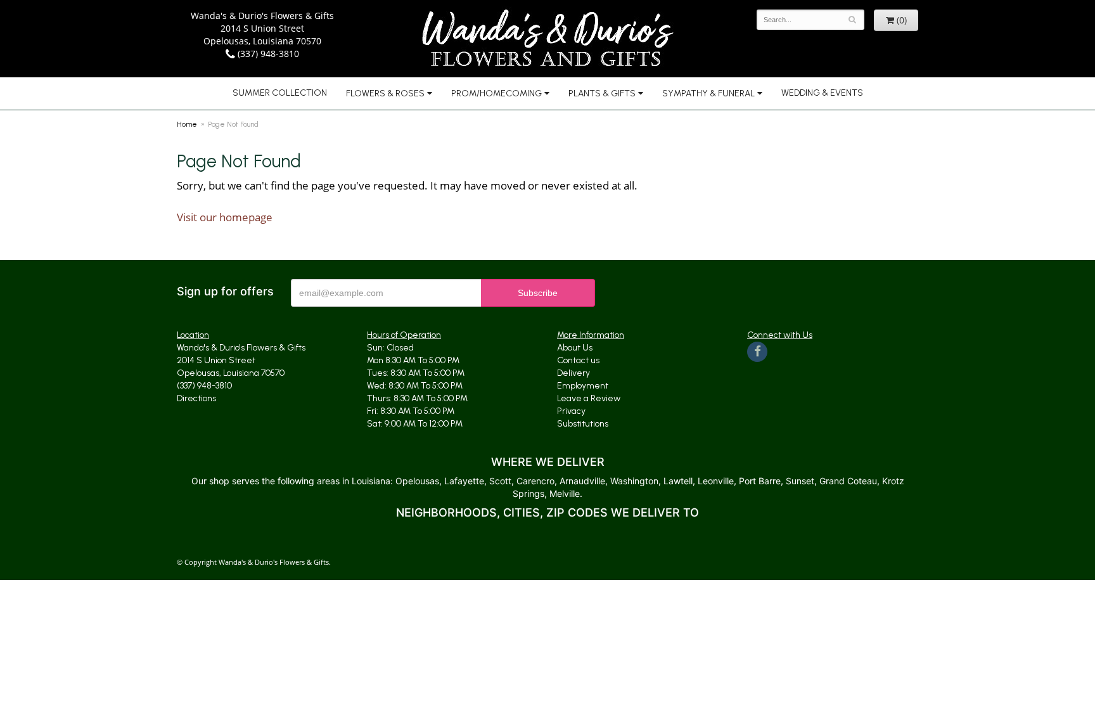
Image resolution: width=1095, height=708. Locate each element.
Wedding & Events (822, 92)
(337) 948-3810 (267, 54)
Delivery (573, 373)
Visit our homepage (224, 217)
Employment (582, 385)
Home (187, 124)
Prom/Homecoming (496, 93)
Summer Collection (280, 92)
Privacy (571, 411)
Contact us (578, 360)
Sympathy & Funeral (708, 93)
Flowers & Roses (385, 93)
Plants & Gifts (602, 93)
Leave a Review (588, 398)
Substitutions (582, 423)
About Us (574, 347)
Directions (196, 398)
